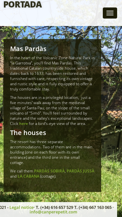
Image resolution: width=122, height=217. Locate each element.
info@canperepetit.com (53, 212)
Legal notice (21, 207)
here (24, 123)
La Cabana (29, 176)
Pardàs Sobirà (49, 171)
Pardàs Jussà (80, 171)
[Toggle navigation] (110, 13)
